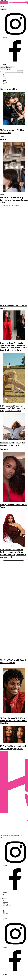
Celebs (4, 76)
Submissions (5, 902)
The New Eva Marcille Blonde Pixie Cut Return (13, 661)
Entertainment (5, 77)
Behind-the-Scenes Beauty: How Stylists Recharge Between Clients (14, 199)
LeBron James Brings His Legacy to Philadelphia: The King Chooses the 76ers (12, 408)
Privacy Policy (6, 904)
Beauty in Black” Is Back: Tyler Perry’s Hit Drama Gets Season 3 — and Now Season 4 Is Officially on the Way (13, 346)
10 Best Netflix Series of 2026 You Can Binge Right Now (13, 747)
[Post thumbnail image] (14, 124)
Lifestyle (4, 80)
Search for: (2, 71)
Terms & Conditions (7, 905)
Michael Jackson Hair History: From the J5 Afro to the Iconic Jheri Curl (13, 720)
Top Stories (5, 82)
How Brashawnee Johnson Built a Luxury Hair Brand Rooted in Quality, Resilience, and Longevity (13, 553)
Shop (4, 83)
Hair (3, 74)
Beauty (4, 75)
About (4, 894)
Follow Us (4, 9)
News (4, 81)
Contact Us (5, 896)
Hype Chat (5, 78)
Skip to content (3, 0)
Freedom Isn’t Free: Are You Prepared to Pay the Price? (12, 444)
